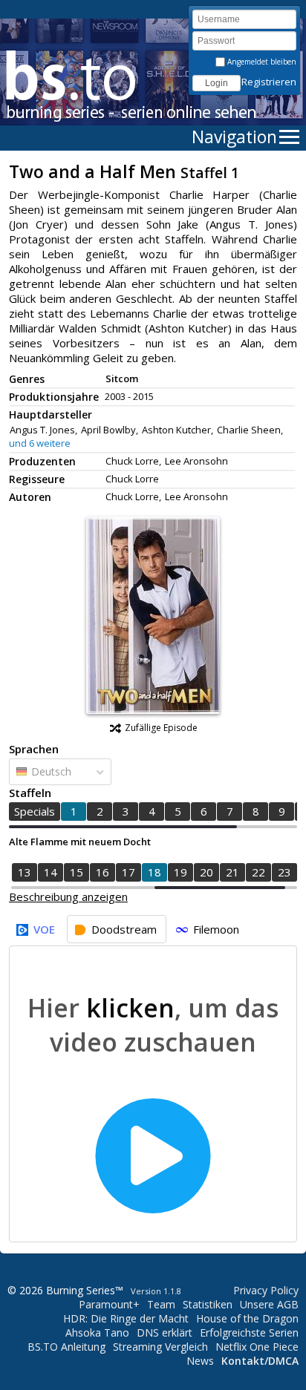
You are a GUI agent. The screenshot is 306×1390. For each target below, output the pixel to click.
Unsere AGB (269, 1304)
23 (284, 872)
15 (76, 872)
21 (232, 872)
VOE (44, 929)
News (200, 1361)
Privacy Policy (266, 1290)
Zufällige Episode (161, 727)
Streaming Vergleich (160, 1347)
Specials (34, 811)
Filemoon (216, 929)
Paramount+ (109, 1304)
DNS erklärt (164, 1332)
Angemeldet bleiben (260, 61)
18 (154, 872)
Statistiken (207, 1304)
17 (128, 872)
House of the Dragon (247, 1318)
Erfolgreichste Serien (249, 1332)
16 (102, 872)
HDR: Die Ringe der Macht (126, 1318)
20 (206, 872)
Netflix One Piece (257, 1347)
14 (50, 872)
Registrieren (268, 81)
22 (258, 872)
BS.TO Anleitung (66, 1347)
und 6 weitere (40, 443)
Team (161, 1304)
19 (180, 872)
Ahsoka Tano (97, 1332)
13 (24, 872)
